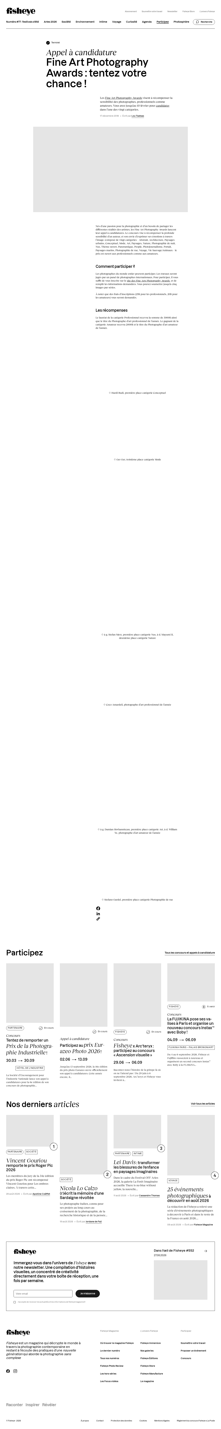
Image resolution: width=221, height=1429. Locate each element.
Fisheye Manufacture (151, 1374)
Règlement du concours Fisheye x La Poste (196, 1421)
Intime (103, 22)
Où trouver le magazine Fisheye (117, 1343)
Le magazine (147, 1381)
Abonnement (131, 11)
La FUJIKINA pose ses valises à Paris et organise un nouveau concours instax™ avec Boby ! (191, 1026)
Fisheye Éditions (149, 1358)
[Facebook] (137, 908)
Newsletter (172, 11)
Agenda (147, 22)
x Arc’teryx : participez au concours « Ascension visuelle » (134, 1049)
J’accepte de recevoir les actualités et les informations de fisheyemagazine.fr (52, 1302)
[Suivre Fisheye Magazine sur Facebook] (8, 1371)
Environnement (85, 22)
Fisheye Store (188, 11)
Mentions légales (162, 1421)
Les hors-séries (108, 1374)
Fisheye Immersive (150, 1343)
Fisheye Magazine (203, 1225)
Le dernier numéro (110, 1351)
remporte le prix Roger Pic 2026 (29, 1164)
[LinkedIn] (137, 913)
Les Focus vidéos (109, 1381)
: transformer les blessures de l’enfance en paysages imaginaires (137, 1166)
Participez (163, 22)
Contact (100, 1421)
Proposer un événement (193, 1351)
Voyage (116, 22)
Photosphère (181, 22)
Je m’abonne (87, 1293)
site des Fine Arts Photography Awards (148, 280)
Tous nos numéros (109, 1358)
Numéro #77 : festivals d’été (22, 22)
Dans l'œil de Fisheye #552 (174, 1250)
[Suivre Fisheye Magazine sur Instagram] (15, 1371)
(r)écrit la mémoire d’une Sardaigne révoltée (82, 1192)
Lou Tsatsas (138, 116)
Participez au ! (82, 1048)
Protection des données (121, 1421)
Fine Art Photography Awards (123, 98)
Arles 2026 (50, 22)
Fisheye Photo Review (111, 1366)
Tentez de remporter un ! (29, 1047)
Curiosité (131, 22)
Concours (186, 1358)
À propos (85, 1421)
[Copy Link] (137, 918)
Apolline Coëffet (41, 1194)
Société (66, 22)
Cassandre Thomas (149, 1196)
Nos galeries (147, 1351)
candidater (162, 105)
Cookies (143, 1421)
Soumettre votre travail (152, 11)
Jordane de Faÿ (94, 1222)
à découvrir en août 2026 (189, 1194)
